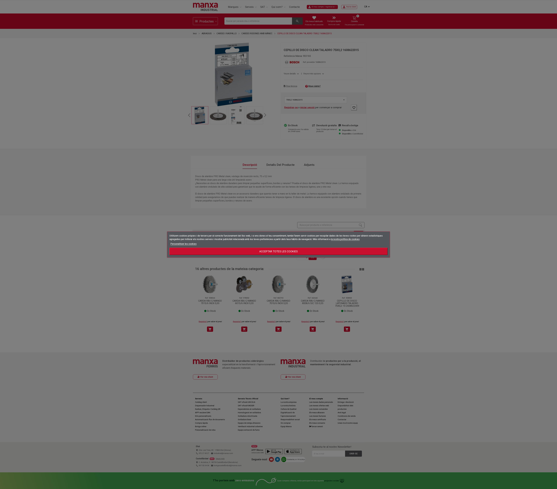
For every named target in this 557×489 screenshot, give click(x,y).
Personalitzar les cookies (183, 243)
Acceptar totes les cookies (278, 251)
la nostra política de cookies (345, 239)
